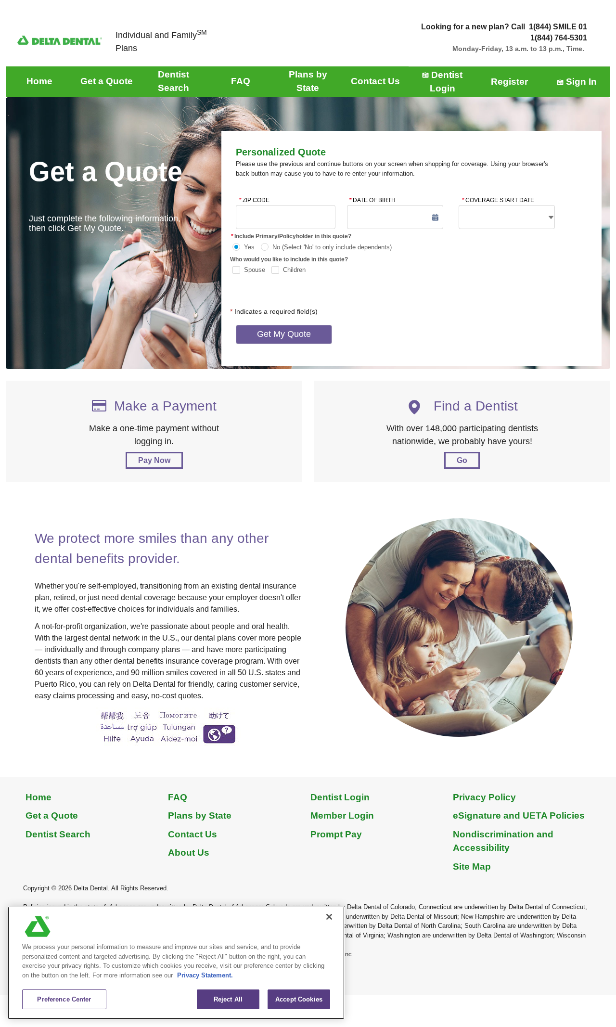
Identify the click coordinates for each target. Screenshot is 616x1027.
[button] (435, 217)
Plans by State (199, 815)
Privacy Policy (484, 797)
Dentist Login (340, 797)
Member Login (342, 815)
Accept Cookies (298, 999)
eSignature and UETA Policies (519, 815)
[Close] (329, 916)
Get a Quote (52, 815)
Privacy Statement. (205, 975)
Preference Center (64, 999)
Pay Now (154, 460)
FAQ (177, 797)
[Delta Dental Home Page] (59, 39)
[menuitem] (39, 82)
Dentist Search (58, 834)
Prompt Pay (336, 834)
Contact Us (192, 834)
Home (38, 797)
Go (462, 460)
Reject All (228, 999)
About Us (188, 852)
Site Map (472, 866)
